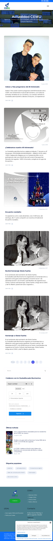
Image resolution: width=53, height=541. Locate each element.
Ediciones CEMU (33, 495)
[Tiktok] (48, 1)
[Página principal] (15, 493)
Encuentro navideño (13, 212)
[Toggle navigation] (48, 6)
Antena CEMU (32, 499)
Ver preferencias (46, 535)
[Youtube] (44, 1)
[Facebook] (42, 1)
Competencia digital (36, 468)
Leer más (7, 100)
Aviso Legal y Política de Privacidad (30, 538)
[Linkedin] (47, 1)
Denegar (34, 535)
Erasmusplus (32, 472)
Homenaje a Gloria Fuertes (15, 336)
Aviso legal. (13, 538)
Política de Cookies (20, 538)
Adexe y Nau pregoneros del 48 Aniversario (22, 87)
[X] (43, 1)
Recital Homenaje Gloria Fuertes (18, 271)
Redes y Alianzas (33, 501)
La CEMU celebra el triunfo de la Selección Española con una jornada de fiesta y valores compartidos (28, 450)
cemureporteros (21, 468)
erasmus (9, 468)
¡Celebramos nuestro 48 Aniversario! (19, 147)
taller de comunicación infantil (15, 472)
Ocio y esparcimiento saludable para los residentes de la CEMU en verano (30, 432)
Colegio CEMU (32, 497)
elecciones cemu (12, 476)
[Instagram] (45, 1)
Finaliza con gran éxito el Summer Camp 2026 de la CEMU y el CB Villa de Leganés (30, 441)
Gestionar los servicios (21, 532)
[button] (50, 522)
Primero (13, 362)
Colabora (14, 500)
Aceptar (22, 535)
